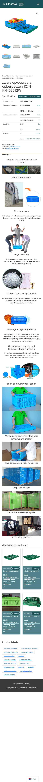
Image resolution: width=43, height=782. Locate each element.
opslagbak (31, 667)
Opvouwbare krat (12, 76)
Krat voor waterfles (9, 674)
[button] (37, 14)
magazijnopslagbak (26, 671)
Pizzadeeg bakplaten (10, 659)
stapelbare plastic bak (10, 663)
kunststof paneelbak (25, 659)
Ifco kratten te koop (12, 149)
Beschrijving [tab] (6, 155)
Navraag (15, 569)
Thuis (4, 76)
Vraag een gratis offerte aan (29, 96)
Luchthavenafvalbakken (10, 648)
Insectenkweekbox (9, 656)
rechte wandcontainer (10, 671)
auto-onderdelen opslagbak (29, 648)
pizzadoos (21, 656)
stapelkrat (21, 667)
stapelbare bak (24, 663)
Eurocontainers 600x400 (11, 652)
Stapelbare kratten (9, 667)
